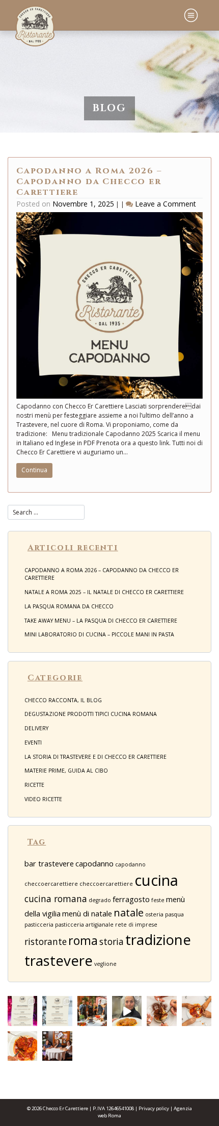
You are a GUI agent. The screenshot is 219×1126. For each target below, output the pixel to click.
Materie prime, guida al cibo (66, 770)
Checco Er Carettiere (65, 1108)
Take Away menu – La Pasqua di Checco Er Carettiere (100, 620)
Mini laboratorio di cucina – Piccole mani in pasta (99, 634)
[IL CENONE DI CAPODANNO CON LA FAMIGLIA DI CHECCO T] (22, 1011)
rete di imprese (136, 924)
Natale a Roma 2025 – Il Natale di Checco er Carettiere (104, 592)
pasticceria (38, 924)
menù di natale (87, 913)
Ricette (34, 784)
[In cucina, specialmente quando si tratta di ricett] (127, 1011)
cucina (156, 880)
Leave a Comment (165, 204)
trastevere (58, 960)
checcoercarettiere (106, 883)
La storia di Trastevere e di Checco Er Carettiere (95, 756)
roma (83, 940)
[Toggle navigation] (191, 15)
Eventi (33, 742)
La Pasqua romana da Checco (69, 606)
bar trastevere (49, 863)
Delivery (36, 728)
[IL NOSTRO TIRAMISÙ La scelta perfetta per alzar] (161, 1011)
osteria (154, 914)
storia (111, 941)
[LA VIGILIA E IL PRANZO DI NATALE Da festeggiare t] (57, 1011)
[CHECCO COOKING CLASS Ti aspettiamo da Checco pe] (92, 1011)
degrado (100, 900)
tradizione (158, 939)
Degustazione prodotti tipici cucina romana (90, 714)
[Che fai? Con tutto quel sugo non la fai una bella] (196, 1011)
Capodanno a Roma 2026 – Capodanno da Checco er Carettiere (88, 181)
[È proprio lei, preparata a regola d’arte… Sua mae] (22, 1046)
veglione (105, 963)
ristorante (45, 941)
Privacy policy (154, 1108)
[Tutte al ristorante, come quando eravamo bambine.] (57, 1046)
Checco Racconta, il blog (63, 700)
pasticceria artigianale (84, 924)
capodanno (94, 863)
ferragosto (131, 899)
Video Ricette (43, 799)
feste (158, 900)
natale (129, 912)
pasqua (174, 914)
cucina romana (55, 898)
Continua (34, 470)
